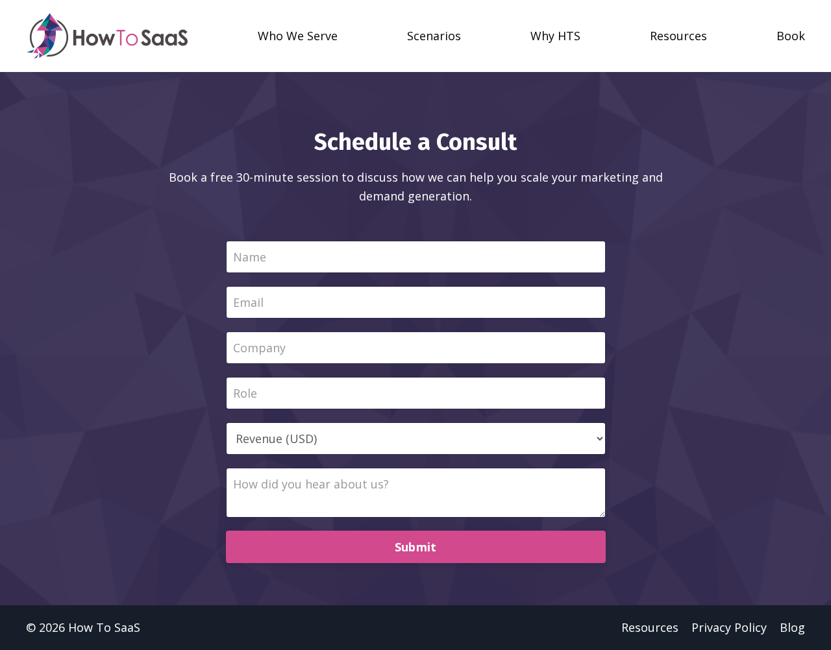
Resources (649, 627)
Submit (416, 547)
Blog (792, 627)
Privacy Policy (729, 627)
